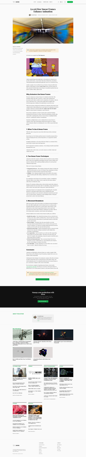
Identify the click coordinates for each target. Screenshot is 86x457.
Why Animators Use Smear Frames (18, 48)
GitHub (59, 449)
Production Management (43, 447)
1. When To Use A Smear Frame (17, 49)
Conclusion (14, 54)
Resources (40, 453)
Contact (58, 446)
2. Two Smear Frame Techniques (17, 51)
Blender (40, 449)
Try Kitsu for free (43, 301)
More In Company (31, 394)
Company (40, 446)
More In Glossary (16, 433)
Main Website (59, 444)
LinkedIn (59, 447)
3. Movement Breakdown (16, 52)
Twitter (38, 320)
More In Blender (62, 397)
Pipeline (40, 452)
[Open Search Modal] (65, 2)
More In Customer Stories (18, 395)
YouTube (59, 450)
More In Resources (32, 431)
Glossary (40, 450)
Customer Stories (41, 444)
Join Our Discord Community (42, 279)
